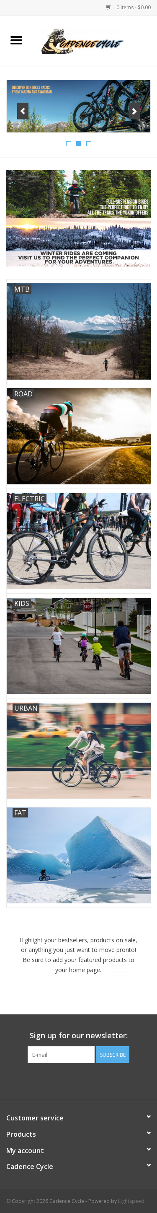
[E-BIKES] (78, 106)
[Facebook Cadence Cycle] (78, 1080)
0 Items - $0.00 (133, 7)
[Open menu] (16, 39)
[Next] (134, 111)
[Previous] (22, 111)
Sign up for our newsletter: (79, 1035)
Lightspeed (131, 1201)
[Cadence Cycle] (95, 40)
